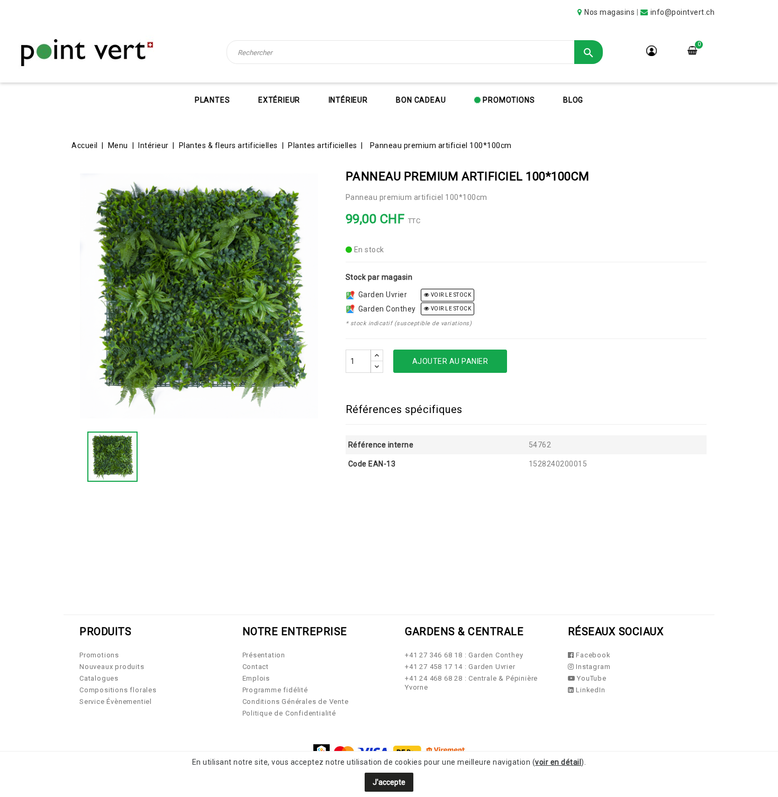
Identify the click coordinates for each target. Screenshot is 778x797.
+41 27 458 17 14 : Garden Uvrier (460, 667)
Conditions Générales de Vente (295, 702)
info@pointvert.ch (682, 12)
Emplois (256, 678)
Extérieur (279, 100)
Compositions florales (118, 690)
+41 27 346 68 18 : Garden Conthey (464, 655)
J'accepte (389, 782)
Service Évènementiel (115, 702)
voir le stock (450, 295)
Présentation (264, 655)
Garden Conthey (385, 309)
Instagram (592, 667)
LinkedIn (589, 690)
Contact (255, 667)
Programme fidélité (275, 690)
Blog (573, 100)
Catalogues (99, 678)
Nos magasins (609, 12)
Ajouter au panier (450, 361)
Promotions (508, 100)
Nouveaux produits (111, 667)
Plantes (212, 100)
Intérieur (348, 100)
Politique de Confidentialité (289, 713)
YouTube (590, 678)
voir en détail (558, 762)
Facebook (592, 655)
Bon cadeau (421, 100)
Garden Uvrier (381, 294)
